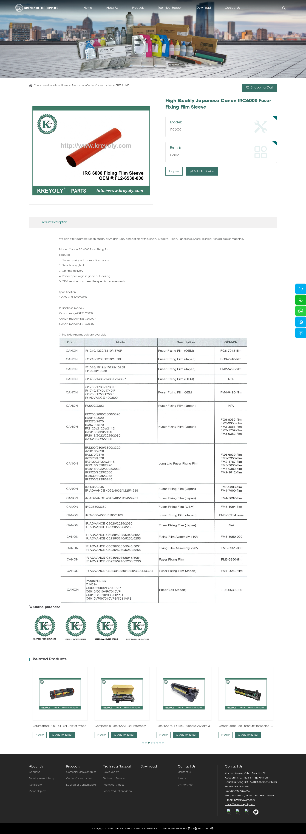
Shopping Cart (261, 87)
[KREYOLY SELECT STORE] (106, 629)
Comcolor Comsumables (81, 772)
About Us (112, 8)
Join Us (182, 778)
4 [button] (151, 743)
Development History (41, 778)
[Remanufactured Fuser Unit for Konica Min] (246, 694)
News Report (111, 772)
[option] (91, 151)
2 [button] (146, 743)
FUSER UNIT (122, 85)
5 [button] (154, 743)
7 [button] (160, 743)
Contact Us (232, 8)
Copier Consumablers (99, 85)
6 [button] (157, 743)
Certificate (35, 785)
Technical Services (114, 778)
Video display (37, 791)
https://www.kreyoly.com (240, 804)
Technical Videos (113, 785)
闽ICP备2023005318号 (201, 829)
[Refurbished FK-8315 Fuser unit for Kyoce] (60, 694)
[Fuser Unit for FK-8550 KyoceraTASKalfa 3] (184, 694)
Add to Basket (204, 171)
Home (88, 8)
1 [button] (143, 743)
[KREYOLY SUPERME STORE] (75, 629)
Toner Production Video (117, 791)
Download (204, 8)
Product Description (54, 222)
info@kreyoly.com (244, 800)
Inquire (174, 171)
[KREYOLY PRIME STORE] (137, 629)
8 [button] (163, 743)
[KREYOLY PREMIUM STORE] (44, 629)
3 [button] (149, 743)
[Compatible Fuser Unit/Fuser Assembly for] (122, 694)
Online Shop (185, 785)
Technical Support (170, 8)
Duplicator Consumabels (81, 785)
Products (138, 8)
